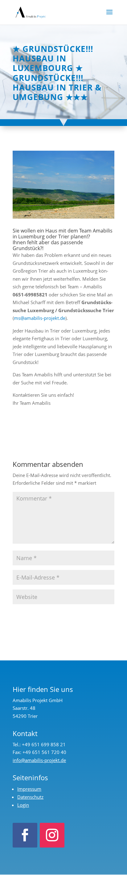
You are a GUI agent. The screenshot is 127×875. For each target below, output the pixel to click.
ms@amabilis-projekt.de (39, 318)
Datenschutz (30, 797)
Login (23, 805)
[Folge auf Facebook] (25, 835)
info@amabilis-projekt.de (39, 760)
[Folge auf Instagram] (52, 835)
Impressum (29, 789)
